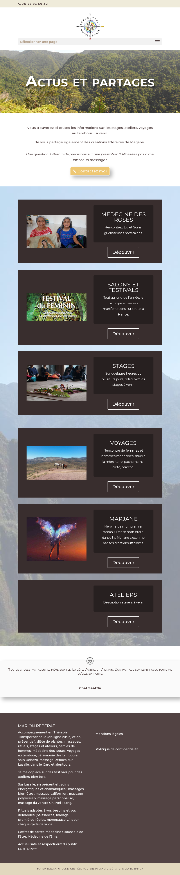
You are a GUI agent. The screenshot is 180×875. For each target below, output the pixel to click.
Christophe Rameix (131, 868)
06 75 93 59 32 (35, 3)
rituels (23, 746)
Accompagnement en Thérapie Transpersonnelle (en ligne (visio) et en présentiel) (49, 736)
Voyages (123, 443)
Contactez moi (92, 171)
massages (72, 741)
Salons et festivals (123, 287)
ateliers (123, 594)
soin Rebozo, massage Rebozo (42, 760)
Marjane (123, 519)
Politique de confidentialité (117, 749)
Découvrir (123, 252)
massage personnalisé (55, 798)
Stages (123, 366)
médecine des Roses (49, 751)
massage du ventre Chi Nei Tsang (44, 803)
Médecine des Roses (123, 217)
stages (35, 746)
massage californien (51, 794)
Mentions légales (109, 734)
